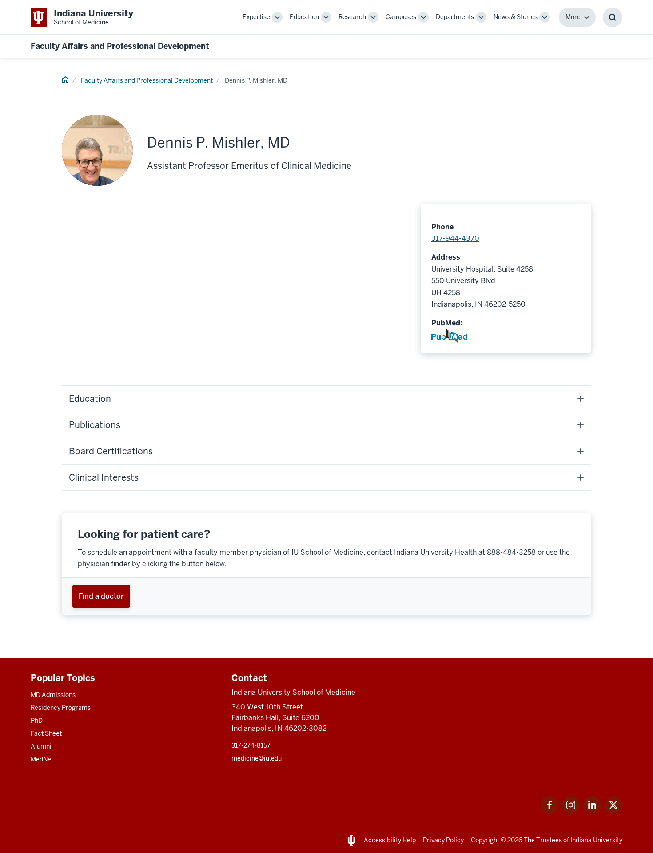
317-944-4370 (455, 238)
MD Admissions (53, 695)
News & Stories (516, 17)
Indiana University (596, 840)
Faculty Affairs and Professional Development (120, 46)
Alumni (41, 746)
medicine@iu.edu (256, 758)
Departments (455, 17)
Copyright (485, 840)
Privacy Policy (443, 840)
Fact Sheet (46, 733)
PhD (37, 721)
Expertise (256, 17)
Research (352, 17)
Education (304, 17)
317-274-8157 (251, 745)
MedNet (42, 759)
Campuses (401, 17)
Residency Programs (61, 708)
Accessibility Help (390, 840)
